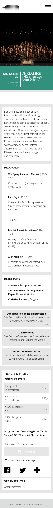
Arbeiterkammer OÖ (14, 487)
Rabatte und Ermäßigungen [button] (18, 444)
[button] (48, 6)
